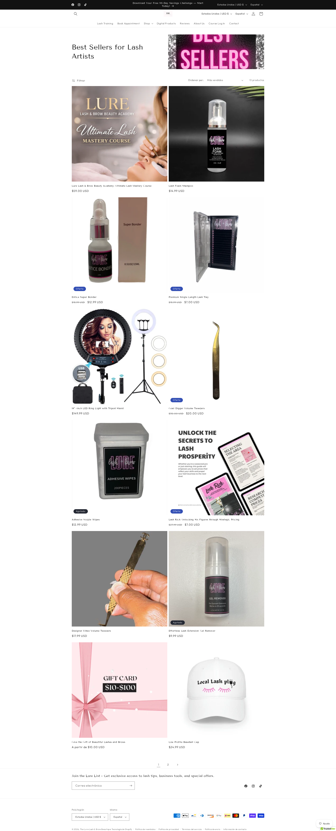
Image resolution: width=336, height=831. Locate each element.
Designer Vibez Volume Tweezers (91, 631)
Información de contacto (234, 829)
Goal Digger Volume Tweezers (187, 408)
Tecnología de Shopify (122, 829)
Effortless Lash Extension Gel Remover (192, 631)
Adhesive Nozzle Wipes (86, 519)
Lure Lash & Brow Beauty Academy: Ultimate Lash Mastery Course (112, 186)
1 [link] (158, 764)
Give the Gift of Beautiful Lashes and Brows (98, 742)
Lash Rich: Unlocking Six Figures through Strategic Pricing (204, 519)
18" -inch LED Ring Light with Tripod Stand (98, 408)
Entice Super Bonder (84, 297)
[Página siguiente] (177, 765)
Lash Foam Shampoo (181, 186)
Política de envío (212, 829)
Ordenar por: (196, 80)
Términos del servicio (192, 829)
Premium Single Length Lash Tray (189, 297)
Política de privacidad (169, 829)
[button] (75, 14)
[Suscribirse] (131, 786)
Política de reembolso (145, 829)
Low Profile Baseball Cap (184, 742)
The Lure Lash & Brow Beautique (95, 829)
